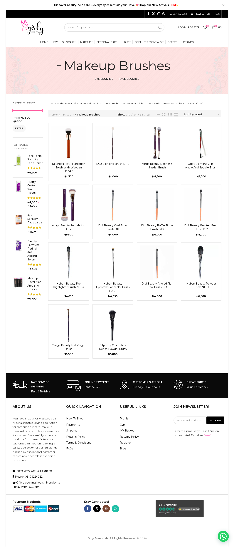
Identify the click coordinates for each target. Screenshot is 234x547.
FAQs (69, 448)
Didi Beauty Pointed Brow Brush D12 (201, 227)
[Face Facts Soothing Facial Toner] (19, 164)
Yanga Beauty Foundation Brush (68, 227)
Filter (19, 128)
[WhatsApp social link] (163, 14)
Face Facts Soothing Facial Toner (35, 159)
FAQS (217, 13)
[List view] (158, 114)
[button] (223, 536)
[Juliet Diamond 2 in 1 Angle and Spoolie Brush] (201, 143)
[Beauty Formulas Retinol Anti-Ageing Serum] (19, 255)
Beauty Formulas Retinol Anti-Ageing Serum (33, 250)
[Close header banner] (223, 5)
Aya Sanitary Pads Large (34, 219)
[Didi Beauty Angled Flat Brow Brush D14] (157, 262)
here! (207, 435)
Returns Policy (75, 436)
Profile (124, 418)
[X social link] (153, 14)
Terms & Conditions (78, 442)
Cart (122, 424)
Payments (73, 424)
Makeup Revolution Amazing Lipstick (34, 284)
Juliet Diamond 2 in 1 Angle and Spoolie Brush (201, 165)
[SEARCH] (160, 27)
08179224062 (180, 13)
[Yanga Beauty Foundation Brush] (68, 205)
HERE (173, 5)
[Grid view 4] (176, 114)
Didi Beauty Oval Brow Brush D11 (112, 227)
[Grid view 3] (170, 114)
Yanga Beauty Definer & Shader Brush (157, 165)
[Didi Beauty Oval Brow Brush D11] (112, 205)
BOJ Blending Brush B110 (112, 163)
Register (125, 442)
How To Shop (74, 418)
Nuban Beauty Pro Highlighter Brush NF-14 (68, 285)
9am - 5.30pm (30, 487)
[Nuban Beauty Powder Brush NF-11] (201, 262)
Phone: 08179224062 (28, 476)
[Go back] (59, 65)
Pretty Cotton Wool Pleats (31, 187)
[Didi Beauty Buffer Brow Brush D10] (157, 205)
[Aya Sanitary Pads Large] (19, 224)
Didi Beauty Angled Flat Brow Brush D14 (157, 285)
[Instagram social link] (158, 14)
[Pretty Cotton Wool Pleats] (19, 194)
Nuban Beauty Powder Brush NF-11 (201, 285)
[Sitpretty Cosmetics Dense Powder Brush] (112, 324)
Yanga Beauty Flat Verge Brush (68, 347)
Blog (123, 448)
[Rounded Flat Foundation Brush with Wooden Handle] (68, 143)
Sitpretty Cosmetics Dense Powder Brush (113, 347)
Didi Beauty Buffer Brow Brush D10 (157, 227)
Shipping (72, 430)
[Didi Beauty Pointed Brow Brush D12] (201, 205)
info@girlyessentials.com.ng (33, 470)
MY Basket (127, 430)
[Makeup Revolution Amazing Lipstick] (19, 289)
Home (53, 114)
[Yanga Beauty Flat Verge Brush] (68, 324)
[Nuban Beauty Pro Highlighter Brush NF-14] (68, 262)
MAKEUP (67, 114)
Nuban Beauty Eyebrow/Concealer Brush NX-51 (113, 287)
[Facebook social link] (148, 14)
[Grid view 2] (164, 114)
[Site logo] (33, 27)
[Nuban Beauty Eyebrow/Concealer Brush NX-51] (112, 262)
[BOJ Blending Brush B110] (112, 143)
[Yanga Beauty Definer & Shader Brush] (157, 143)
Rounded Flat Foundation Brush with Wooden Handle (68, 167)
